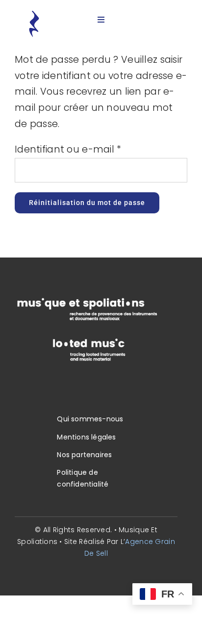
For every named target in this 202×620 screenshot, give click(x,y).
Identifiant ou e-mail (68, 149)
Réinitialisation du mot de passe (87, 203)
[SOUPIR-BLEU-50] (34, 14)
